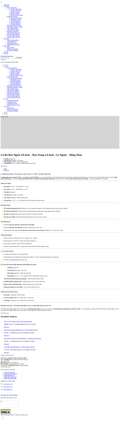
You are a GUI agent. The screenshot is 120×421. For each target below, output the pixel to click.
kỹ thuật (15, 259)
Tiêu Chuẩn (7, 46)
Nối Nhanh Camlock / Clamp (14, 27)
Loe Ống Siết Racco (15, 22)
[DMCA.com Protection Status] (5, 413)
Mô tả (5, 169)
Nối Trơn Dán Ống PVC (13, 32)
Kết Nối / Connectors (12, 49)
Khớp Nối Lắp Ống (12, 16)
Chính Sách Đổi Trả (9, 375)
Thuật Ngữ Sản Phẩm (12, 40)
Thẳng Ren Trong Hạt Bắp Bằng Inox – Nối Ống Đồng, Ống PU (21, 330)
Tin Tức (6, 52)
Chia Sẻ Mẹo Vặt (11, 41)
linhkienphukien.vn (7, 389)
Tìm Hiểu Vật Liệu (12, 43)
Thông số (6, 170)
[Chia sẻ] (114, 2)
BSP (14, 197)
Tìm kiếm (19, 57)
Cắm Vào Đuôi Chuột (16, 18)
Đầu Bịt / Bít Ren (15, 13)
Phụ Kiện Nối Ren (12, 7)
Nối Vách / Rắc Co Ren (16, 15)
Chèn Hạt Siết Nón (15, 21)
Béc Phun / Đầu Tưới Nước (14, 25)
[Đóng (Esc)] (118, 2)
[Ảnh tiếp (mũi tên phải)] (117, 210)
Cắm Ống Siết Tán (15, 24)
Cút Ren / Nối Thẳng (15, 9)
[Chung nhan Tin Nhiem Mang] (9, 395)
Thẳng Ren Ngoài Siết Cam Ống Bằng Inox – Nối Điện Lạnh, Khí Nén (22, 338)
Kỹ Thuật (6, 38)
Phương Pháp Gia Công (13, 44)
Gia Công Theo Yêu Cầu (13, 37)
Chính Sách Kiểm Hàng (10, 378)
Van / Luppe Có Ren (12, 28)
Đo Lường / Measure (12, 50)
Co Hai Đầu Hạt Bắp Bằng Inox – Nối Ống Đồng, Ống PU (19, 347)
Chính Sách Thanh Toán (10, 377)
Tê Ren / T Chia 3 (15, 12)
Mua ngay (6, 327)
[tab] (61, 169)
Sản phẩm (6, 6)
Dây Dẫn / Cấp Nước (12, 31)
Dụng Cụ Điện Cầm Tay (13, 35)
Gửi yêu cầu (4, 166)
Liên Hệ (6, 53)
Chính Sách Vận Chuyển (10, 374)
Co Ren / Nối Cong (15, 10)
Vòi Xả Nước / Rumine (13, 29)
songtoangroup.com (8, 384)
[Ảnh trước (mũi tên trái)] (3, 210)
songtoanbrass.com (7, 386)
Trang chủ (6, 4)
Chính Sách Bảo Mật (9, 372)
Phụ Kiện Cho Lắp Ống (13, 34)
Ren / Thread (10, 47)
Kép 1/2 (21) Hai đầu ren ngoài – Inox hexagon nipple (18, 321)
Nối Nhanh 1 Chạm (15, 19)
